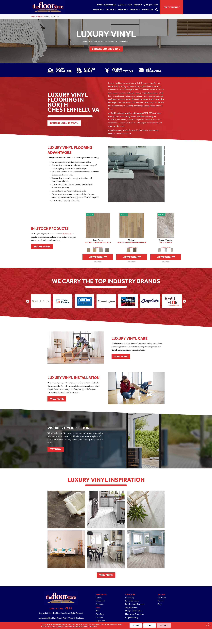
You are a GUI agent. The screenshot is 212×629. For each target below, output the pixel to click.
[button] (103, 9)
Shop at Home (131, 607)
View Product (98, 257)
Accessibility (43, 618)
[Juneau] (135, 250)
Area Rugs (100, 614)
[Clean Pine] (101, 250)
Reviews (161, 600)
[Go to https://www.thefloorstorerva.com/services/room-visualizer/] (59, 70)
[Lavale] (172, 250)
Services (122, 10)
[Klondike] (165, 250)
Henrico (138, 5)
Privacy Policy (62, 618)
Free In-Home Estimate (135, 604)
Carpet (98, 597)
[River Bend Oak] (94, 250)
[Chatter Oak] (98, 225)
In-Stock (110, 10)
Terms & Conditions (76, 618)
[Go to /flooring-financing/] (152, 70)
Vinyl (98, 607)
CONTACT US (56, 608)
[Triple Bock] (131, 225)
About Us (134, 10)
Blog (160, 604)
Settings (163, 625)
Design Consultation (134, 610)
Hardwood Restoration (134, 614)
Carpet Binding (131, 617)
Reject (149, 625)
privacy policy (57, 626)
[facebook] (66, 608)
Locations (162, 597)
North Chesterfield (106, 5)
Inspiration (100, 620)
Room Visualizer (132, 600)
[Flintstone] (165, 225)
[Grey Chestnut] (107, 250)
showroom (66, 233)
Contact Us (147, 10)
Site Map (52, 618)
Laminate (100, 604)
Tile (97, 610)
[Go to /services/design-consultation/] (119, 70)
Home (33, 16)
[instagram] (70, 608)
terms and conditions (75, 626)
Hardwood (100, 600)
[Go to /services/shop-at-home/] (88, 70)
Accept (136, 625)
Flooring (97, 10)
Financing (129, 597)
